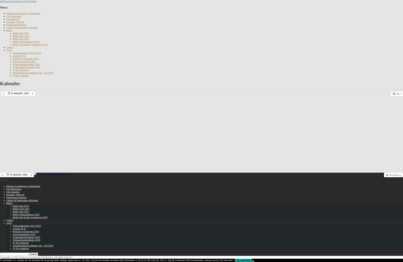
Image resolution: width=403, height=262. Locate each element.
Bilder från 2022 (21, 39)
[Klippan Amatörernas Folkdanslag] (18, 1)
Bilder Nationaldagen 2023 (26, 41)
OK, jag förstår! (244, 260)
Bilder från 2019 (21, 33)
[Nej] (253, 261)
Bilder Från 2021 (21, 36)
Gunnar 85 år (19, 56)
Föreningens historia (16, 24)
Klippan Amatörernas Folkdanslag (23, 13)
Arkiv (9, 50)
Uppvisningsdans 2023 (24, 61)
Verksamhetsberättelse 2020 (26, 67)
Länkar (9, 47)
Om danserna (13, 19)
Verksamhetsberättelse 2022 (26, 64)
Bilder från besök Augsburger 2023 (30, 44)
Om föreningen (13, 16)
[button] (393, 175)
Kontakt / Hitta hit (15, 22)
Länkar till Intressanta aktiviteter (22, 27)
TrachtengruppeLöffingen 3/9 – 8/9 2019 (33, 73)
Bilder (9, 30)
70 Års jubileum (21, 70)
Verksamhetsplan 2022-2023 (27, 53)
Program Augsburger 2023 (26, 58)
